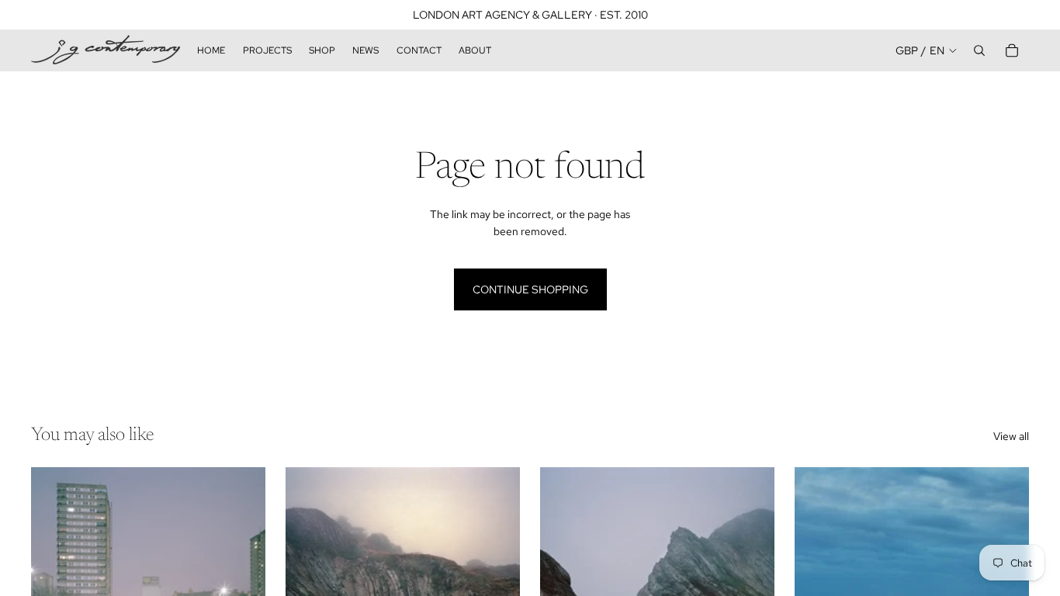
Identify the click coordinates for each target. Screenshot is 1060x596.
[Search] (979, 50)
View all (1011, 436)
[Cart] (1012, 50)
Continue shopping (530, 289)
